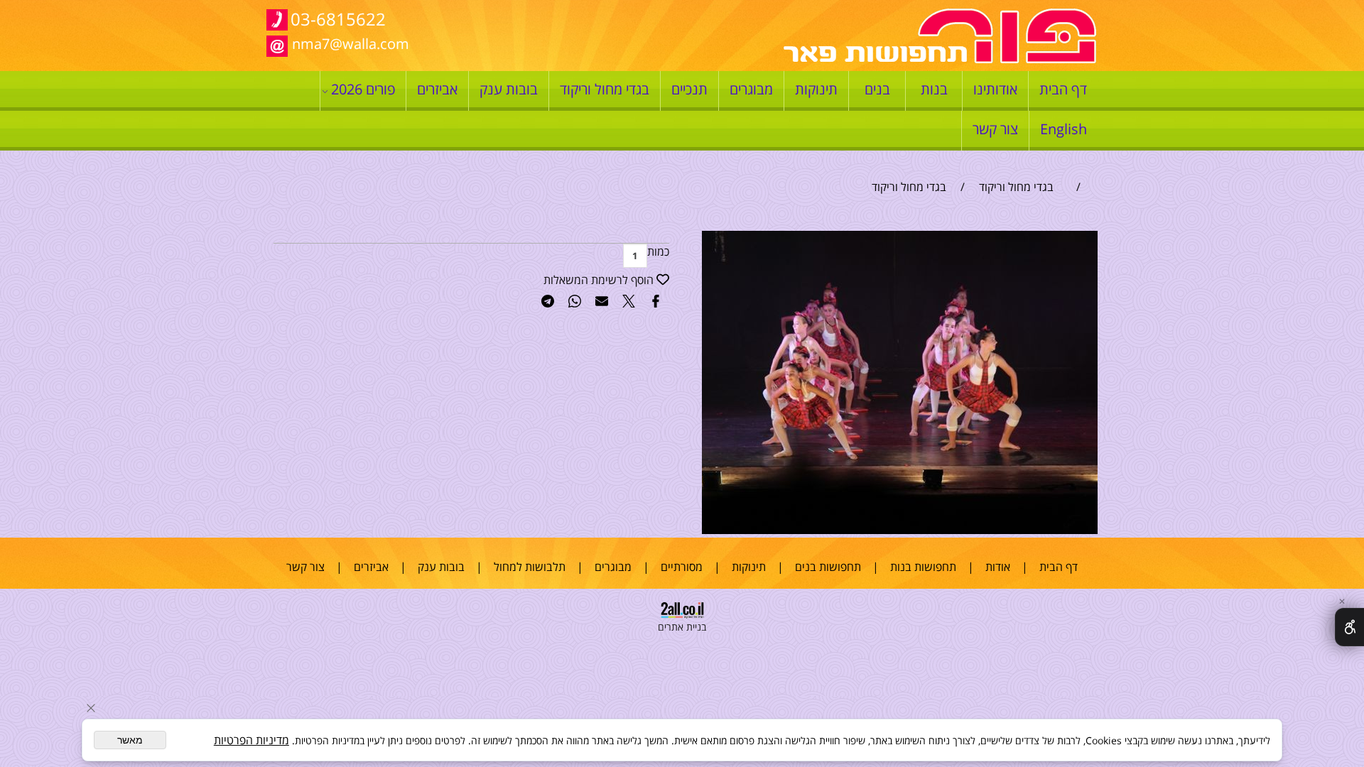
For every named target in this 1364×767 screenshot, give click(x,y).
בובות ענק (509, 89)
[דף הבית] (940, 59)
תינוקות (816, 89)
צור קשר (995, 128)
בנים (877, 89)
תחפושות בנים (828, 567)
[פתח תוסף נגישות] (1349, 627)
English (1063, 128)
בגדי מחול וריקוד (604, 89)
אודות (997, 567)
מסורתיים (682, 567)
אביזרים (437, 89)
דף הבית (1063, 89)
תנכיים (689, 89)
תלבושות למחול (529, 567)
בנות (934, 89)
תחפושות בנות (923, 567)
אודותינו (995, 89)
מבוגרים (751, 89)
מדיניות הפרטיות (251, 740)
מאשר (130, 740)
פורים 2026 (363, 89)
